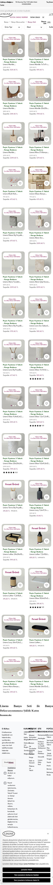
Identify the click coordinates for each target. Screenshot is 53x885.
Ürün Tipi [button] (8, 27)
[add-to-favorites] (20, 51)
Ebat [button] (29, 27)
